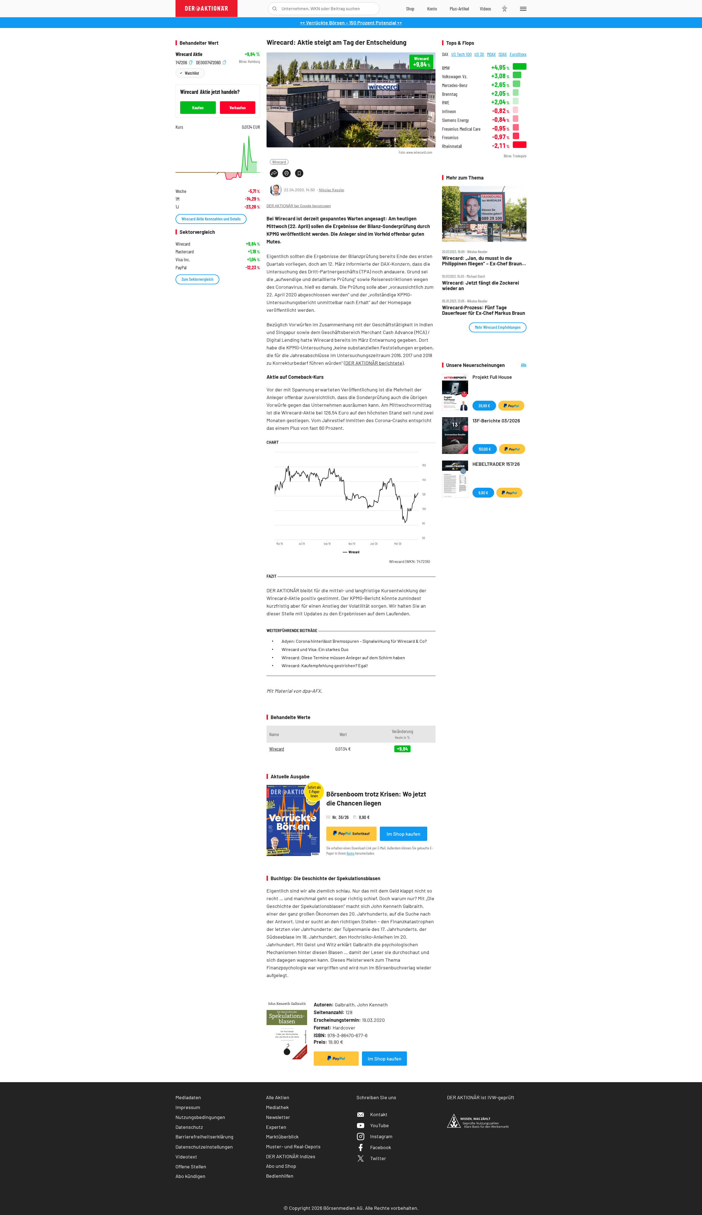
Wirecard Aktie (189, 54)
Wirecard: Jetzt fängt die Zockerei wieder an (480, 285)
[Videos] (485, 8)
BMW (446, 68)
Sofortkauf (361, 833)
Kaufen (197, 107)
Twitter (378, 1158)
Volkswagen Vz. (454, 76)
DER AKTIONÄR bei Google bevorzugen (299, 206)
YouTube (379, 1125)
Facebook (380, 1147)
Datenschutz (189, 1127)
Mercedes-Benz (455, 85)
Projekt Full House (492, 377)
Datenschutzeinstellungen (204, 1147)
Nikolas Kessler (331, 189)
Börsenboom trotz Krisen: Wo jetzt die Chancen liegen (376, 798)
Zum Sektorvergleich (197, 279)
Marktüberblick (282, 1136)
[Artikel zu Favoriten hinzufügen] (299, 173)
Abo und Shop (281, 1166)
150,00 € (485, 448)
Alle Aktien (277, 1097)
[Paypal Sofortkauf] (336, 1058)
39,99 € (484, 405)
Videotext (186, 1157)
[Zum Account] (432, 8)
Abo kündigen (190, 1176)
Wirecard (279, 161)
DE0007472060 (209, 61)
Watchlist (192, 72)
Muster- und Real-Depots (293, 1146)
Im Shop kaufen (403, 834)
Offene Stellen (191, 1166)
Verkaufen (238, 107)
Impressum (188, 1107)
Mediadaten (188, 1097)
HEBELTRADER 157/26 (496, 464)
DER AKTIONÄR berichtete (373, 363)
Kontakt (378, 1114)
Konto (350, 853)
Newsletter (278, 1117)
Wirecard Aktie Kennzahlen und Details (211, 218)
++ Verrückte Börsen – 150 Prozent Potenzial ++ (351, 22)
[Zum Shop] (410, 8)
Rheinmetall (452, 146)
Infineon (449, 111)
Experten (276, 1127)
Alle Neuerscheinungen (517, 365)
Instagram (381, 1136)
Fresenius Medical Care (461, 129)
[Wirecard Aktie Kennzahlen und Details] (218, 157)
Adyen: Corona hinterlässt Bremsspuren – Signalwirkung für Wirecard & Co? (354, 641)
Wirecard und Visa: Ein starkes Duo (315, 649)
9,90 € (483, 492)
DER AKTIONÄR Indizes (290, 1156)
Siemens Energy (455, 120)
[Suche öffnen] (274, 8)
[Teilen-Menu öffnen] (274, 173)
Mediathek (277, 1107)
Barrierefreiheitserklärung (204, 1136)
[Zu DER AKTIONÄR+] (459, 8)
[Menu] (522, 8)
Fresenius (450, 137)
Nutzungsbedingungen (200, 1117)
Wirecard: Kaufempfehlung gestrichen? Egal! (325, 665)
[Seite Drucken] (286, 173)
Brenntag (449, 94)
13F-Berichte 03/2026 (496, 420)
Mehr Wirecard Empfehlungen (497, 327)
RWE (445, 102)
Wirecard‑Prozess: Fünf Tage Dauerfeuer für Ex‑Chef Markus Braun (483, 310)
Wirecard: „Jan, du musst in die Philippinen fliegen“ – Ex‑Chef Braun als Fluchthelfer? (482, 260)
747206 (182, 61)
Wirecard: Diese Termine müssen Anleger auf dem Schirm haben (343, 657)
